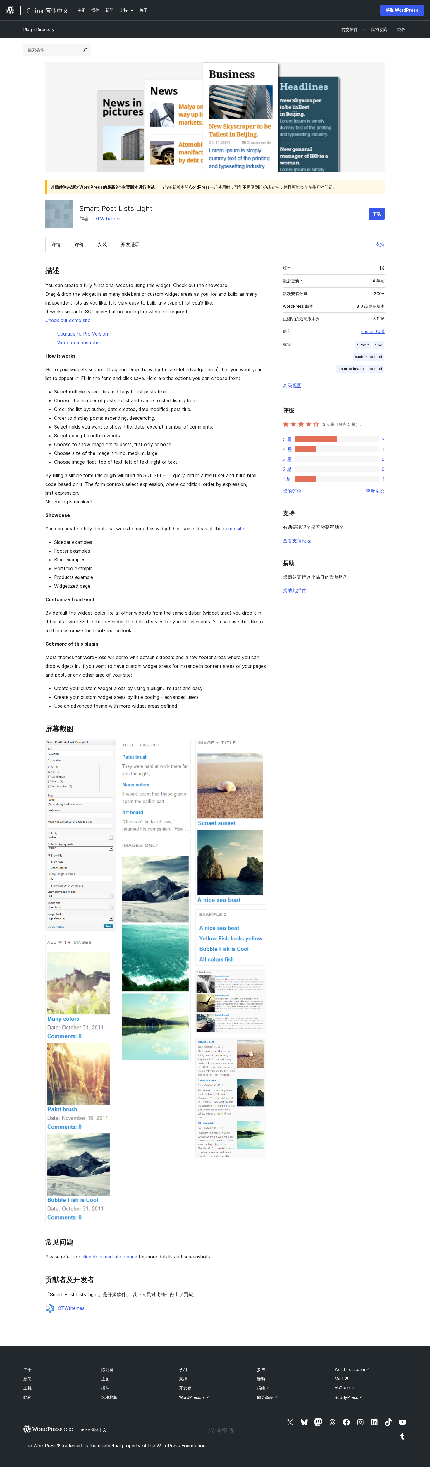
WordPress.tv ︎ (194, 1397)
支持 (380, 244)
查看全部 (375, 491)
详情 (56, 244)
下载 (377, 213)
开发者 (185, 1387)
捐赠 (263, 1387)
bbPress (345, 1387)
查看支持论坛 (297, 541)
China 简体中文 (92, 1430)
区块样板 (109, 1397)
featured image (350, 369)
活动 (261, 1378)
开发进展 (130, 244)
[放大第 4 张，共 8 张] (183, 846)
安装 (102, 244)
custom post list (368, 357)
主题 (105, 1378)
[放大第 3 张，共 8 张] (183, 747)
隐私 (27, 1397)
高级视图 (292, 385)
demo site (233, 529)
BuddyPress (349, 1397)
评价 (79, 244)
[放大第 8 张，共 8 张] (258, 1046)
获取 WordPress (402, 10)
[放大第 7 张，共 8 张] (258, 978)
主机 (27, 1387)
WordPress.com (352, 1369)
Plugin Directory (38, 29)
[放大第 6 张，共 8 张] (258, 917)
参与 (261, 1369)
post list (375, 369)
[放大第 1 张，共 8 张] (108, 747)
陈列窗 (107, 1369)
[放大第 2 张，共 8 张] (108, 943)
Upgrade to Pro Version (82, 334)
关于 (27, 1369)
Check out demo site (67, 320)
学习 (183, 1369)
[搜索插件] (85, 50)
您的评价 (292, 491)
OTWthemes (106, 218)
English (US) (373, 331)
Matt (341, 1378)
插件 (105, 1387)
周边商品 (267, 1397)
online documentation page (108, 1257)
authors (363, 345)
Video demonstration (79, 342)
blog (378, 345)
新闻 (27, 1378)
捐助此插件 (294, 590)
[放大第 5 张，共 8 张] (258, 747)
